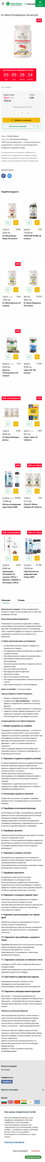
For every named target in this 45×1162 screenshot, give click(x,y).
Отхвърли (35, 1151)
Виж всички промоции (18, 126)
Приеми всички (33, 1157)
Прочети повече (7, 170)
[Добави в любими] (7, 222)
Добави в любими (38, 128)
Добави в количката (23, 120)
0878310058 (31, 4)
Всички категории (9, 1090)
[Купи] (15, 222)
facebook (6, 1081)
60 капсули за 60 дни (18, 139)
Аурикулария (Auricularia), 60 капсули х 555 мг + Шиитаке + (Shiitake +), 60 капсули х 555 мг (11, 577)
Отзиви (21, 600)
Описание (5, 600)
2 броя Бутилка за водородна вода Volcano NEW (31, 574)
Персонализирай (20, 1151)
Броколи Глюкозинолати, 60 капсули (10, 373)
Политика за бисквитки (14, 1142)
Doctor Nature (13, 136)
